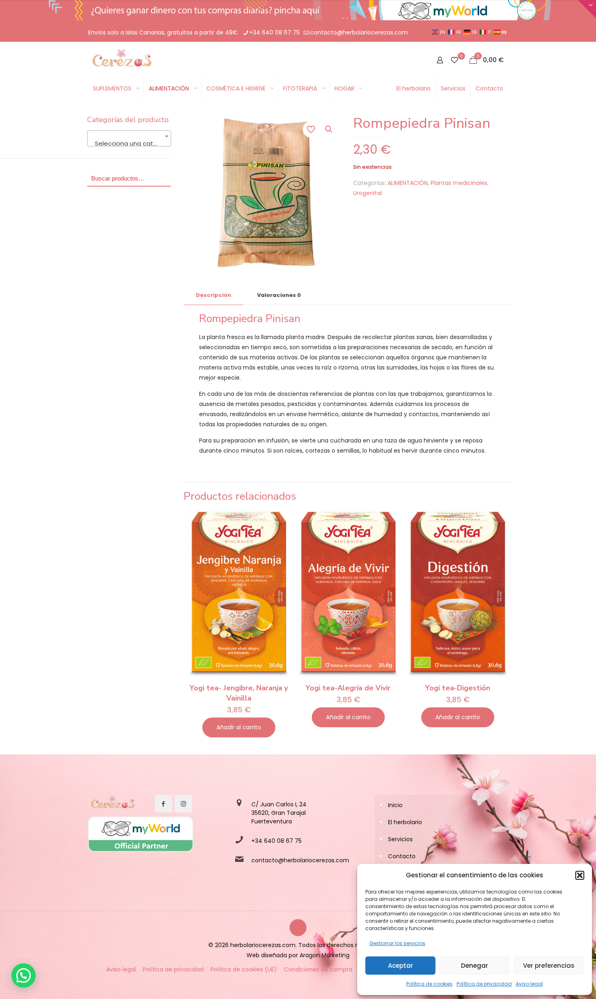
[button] (580, 875)
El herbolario (405, 822)
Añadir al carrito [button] (239, 727)
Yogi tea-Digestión (457, 688)
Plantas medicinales (459, 183)
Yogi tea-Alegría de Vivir (348, 688)
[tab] (213, 295)
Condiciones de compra (318, 969)
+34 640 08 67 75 (274, 32)
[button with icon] (163, 803)
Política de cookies (429, 983)
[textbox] (129, 143)
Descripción (213, 295)
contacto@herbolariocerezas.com (359, 32)
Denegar (474, 965)
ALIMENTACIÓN (408, 183)
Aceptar (400, 965)
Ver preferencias (549, 965)
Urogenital (367, 193)
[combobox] (129, 138)
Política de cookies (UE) (243, 969)
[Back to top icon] (298, 927)
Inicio (395, 805)
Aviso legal (529, 983)
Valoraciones (279, 295)
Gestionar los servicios (397, 943)
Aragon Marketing (324, 955)
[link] (112, 804)
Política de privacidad (484, 983)
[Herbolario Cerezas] (121, 60)
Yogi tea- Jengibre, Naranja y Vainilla (239, 693)
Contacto (402, 856)
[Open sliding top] (587, 9)
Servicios (400, 839)
